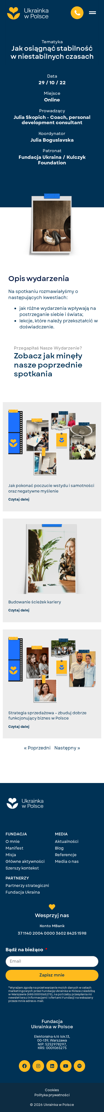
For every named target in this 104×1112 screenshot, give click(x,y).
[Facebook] (25, 1066)
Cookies (52, 1090)
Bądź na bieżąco (25, 950)
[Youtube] (66, 1066)
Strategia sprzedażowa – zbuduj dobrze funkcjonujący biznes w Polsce (47, 715)
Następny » (67, 748)
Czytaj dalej (18, 499)
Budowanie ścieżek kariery (34, 602)
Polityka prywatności (52, 1095)
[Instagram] (38, 1066)
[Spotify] (79, 1066)
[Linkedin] (52, 1066)
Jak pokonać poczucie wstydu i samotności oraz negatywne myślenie (51, 488)
